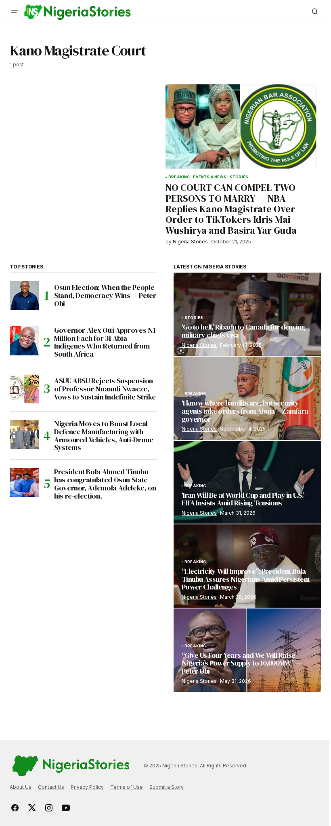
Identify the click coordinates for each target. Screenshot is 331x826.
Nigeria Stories (199, 345)
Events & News (209, 177)
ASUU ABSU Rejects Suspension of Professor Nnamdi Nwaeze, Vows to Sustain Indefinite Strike (105, 389)
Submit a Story (166, 787)
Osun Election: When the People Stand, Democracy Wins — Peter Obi (105, 295)
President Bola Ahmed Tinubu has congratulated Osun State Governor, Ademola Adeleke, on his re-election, (105, 484)
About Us (20, 787)
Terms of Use (126, 787)
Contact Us (51, 787)
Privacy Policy (87, 787)
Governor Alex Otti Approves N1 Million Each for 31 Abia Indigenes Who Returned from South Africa (104, 342)
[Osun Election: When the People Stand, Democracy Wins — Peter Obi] (24, 295)
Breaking (179, 177)
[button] (14, 11)
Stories (239, 177)
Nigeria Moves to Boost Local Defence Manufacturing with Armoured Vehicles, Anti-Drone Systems (103, 436)
